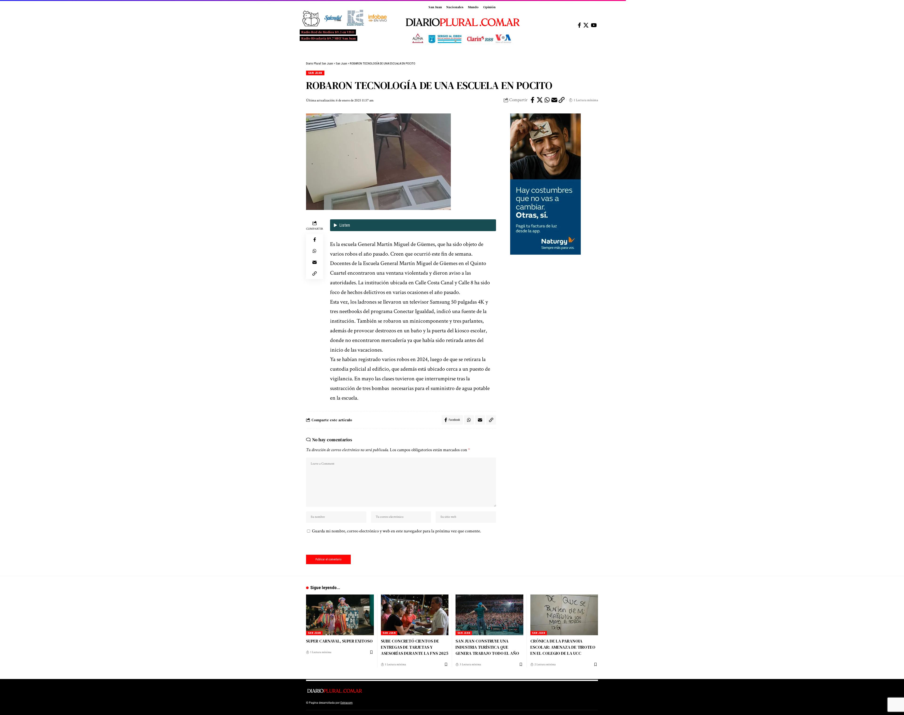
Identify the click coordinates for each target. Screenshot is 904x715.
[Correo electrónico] (554, 100)
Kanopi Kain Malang (394, 702)
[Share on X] (540, 100)
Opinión (489, 7)
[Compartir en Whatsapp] (547, 100)
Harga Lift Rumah (419, 702)
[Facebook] (579, 25)
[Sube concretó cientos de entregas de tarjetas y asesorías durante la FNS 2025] (415, 614)
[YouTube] (594, 25)
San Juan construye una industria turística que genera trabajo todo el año (487, 647)
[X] (586, 25)
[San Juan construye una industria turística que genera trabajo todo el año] (489, 614)
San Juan (435, 7)
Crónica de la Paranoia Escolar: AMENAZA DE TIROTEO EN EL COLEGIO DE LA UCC (562, 647)
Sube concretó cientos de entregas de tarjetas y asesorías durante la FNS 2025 (414, 647)
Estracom (346, 702)
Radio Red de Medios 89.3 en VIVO (327, 32)
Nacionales (455, 7)
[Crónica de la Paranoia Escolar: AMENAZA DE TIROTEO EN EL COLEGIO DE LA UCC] (564, 614)
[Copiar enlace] (561, 100)
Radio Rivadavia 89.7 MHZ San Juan (328, 38)
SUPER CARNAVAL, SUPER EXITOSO (339, 641)
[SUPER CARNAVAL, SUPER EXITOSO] (340, 614)
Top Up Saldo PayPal (366, 702)
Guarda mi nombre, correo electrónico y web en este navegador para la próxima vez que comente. (396, 531)
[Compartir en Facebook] (532, 100)
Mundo (473, 7)
